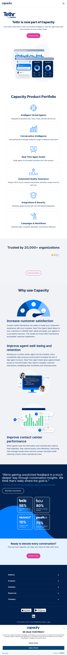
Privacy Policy (5, 653)
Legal (48, 622)
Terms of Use (29, 622)
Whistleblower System (40, 622)
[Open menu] (63, 3)
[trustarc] (62, 653)
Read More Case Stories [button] (13, 491)
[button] (64, 628)
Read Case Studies (33, 273)
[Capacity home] (7, 3)
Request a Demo (33, 35)
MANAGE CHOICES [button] (33, 643)
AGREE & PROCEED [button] (33, 648)
